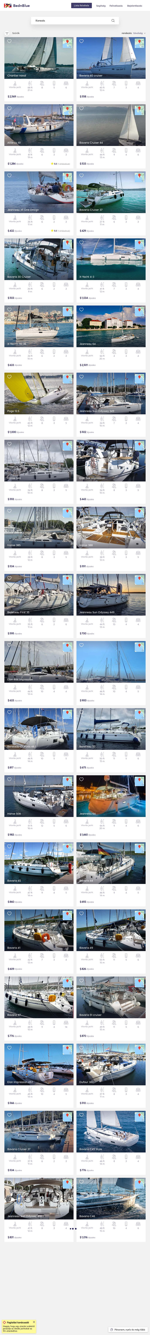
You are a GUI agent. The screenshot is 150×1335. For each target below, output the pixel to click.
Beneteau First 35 (18, 612)
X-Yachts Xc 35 (16, 344)
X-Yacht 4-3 (86, 276)
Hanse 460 (86, 679)
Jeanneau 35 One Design (23, 209)
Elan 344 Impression (92, 478)
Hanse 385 (14, 545)
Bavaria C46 (87, 1216)
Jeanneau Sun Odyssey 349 (96, 411)
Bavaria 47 (14, 1015)
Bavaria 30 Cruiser (19, 276)
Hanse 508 (14, 813)
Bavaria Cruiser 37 (90, 209)
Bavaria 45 (14, 880)
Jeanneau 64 (87, 344)
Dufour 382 (86, 1082)
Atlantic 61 (14, 142)
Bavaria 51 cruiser (90, 1015)
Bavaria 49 (86, 947)
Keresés (40, 20)
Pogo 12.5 (13, 411)
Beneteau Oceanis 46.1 (21, 746)
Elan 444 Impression (20, 679)
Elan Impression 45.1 (20, 1082)
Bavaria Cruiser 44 (91, 142)
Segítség (101, 5)
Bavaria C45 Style (90, 1149)
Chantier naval (16, 75)
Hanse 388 (86, 545)
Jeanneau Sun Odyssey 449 (96, 612)
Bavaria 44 (86, 880)
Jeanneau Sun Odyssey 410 (24, 1216)
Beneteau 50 (87, 746)
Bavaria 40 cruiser (90, 75)
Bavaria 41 (13, 947)
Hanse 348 (14, 478)
